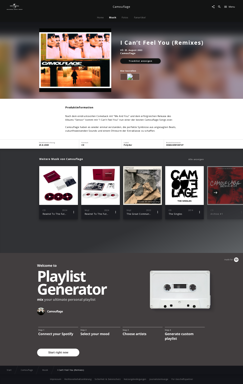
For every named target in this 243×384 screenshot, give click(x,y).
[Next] (215, 192)
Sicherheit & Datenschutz (108, 379)
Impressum (55, 379)
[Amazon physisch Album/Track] (130, 77)
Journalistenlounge (158, 379)
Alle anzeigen (196, 159)
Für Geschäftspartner (182, 379)
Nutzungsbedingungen (135, 379)
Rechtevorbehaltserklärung (78, 379)
